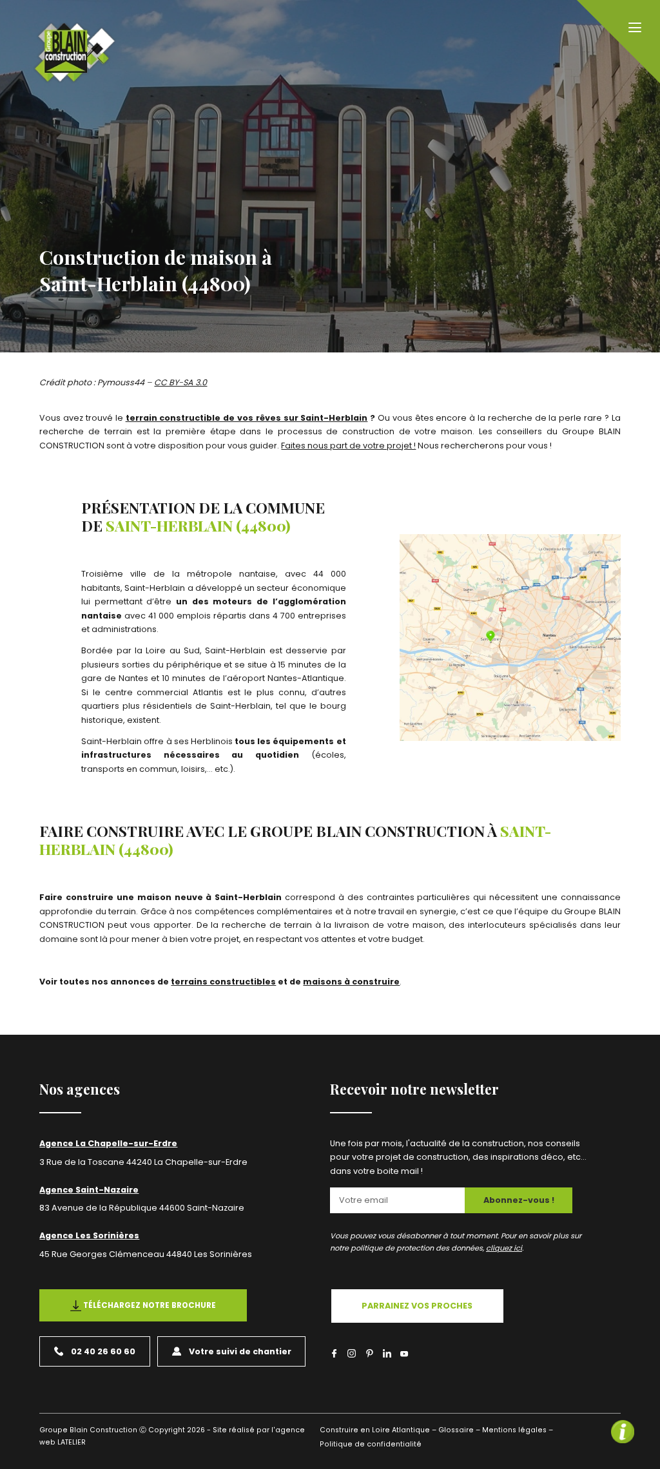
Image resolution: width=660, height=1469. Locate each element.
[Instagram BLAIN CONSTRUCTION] (351, 1353)
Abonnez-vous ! (518, 1200)
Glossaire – (459, 1430)
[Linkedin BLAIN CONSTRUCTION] (387, 1353)
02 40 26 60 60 (103, 1351)
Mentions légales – (517, 1430)
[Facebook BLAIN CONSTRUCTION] (334, 1353)
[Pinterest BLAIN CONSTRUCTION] (369, 1353)
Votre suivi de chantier (240, 1351)
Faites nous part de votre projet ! (348, 445)
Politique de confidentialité (371, 1444)
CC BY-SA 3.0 (180, 382)
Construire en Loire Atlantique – (378, 1430)
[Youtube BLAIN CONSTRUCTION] (404, 1355)
